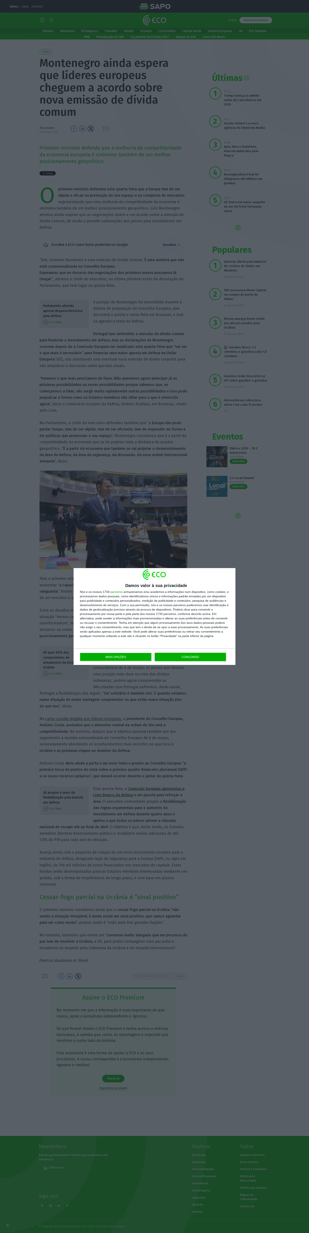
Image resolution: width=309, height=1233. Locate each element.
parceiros (116, 591)
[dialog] (154, 616)
